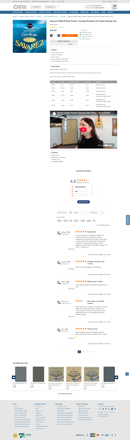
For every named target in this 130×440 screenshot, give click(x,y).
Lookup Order (40, 428)
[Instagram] (106, 409)
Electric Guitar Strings (20, 415)
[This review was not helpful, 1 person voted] (108, 344)
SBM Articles (81, 406)
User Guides (61, 1)
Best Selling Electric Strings (22, 424)
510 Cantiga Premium (51, 16)
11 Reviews (61, 27)
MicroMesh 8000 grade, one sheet (109, 384)
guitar (89, 221)
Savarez (39, 16)
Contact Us (39, 406)
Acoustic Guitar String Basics (65, 415)
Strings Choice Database (63, 408)
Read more (85, 247)
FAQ (37, 408)
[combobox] (80, 212)
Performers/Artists (83, 415)
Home (15, 16)
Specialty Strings (45, 12)
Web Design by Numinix (103, 416)
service (83, 221)
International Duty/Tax (42, 426)
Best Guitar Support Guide (64, 424)
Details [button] (54, 50)
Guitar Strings (18, 12)
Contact (110, 1)
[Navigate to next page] (92, 351)
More (103, 12)
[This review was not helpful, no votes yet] (108, 255)
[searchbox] (63, 212)
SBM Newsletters (83, 413)
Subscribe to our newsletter (107, 406)
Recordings (95, 12)
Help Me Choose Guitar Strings (65, 422)
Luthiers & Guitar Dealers (85, 419)
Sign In (115, 1)
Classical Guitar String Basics (65, 413)
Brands (110, 12)
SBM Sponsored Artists (84, 408)
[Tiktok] (109, 409)
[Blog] (115, 409)
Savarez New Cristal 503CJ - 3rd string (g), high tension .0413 (91, 385)
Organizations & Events (84, 417)
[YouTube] (112, 409)
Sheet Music (85, 12)
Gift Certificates (40, 422)
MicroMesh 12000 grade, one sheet (38, 384)
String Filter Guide (62, 406)
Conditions (112, 412)
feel (71, 221)
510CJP (62, 16)
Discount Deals (19, 408)
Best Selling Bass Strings (21, 426)
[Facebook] (100, 409)
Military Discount (40, 419)
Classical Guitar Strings (26, 16)
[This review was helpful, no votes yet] (105, 255)
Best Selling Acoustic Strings (22, 422)
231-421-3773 (97, 6)
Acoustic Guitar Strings (21, 413)
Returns (38, 424)
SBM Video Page (82, 411)
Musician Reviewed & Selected (21, 1)
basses (76, 221)
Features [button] (55, 152)
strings (59, 221)
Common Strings (31, 12)
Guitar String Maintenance (64, 419)
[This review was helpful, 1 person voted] (105, 322)
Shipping (38, 411)
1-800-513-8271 (99, 8)
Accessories (74, 12)
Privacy (106, 412)
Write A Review (83, 202)
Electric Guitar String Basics (64, 417)
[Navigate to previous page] (75, 351)
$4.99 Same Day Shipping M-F (40, 1)
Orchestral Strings (60, 12)
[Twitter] (103, 409)
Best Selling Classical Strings (22, 419)
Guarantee (100, 412)
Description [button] (56, 66)
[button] (128, 220)
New (16, 406)
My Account (39, 415)
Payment (38, 413)
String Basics (60, 411)
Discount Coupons (41, 417)
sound (65, 221)
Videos (53, 1)
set (94, 221)
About (104, 1)
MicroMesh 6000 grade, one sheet (20, 384)
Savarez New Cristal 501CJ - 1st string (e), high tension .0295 (56, 385)
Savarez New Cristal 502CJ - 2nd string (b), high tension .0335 (73, 385)
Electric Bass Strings (20, 417)
